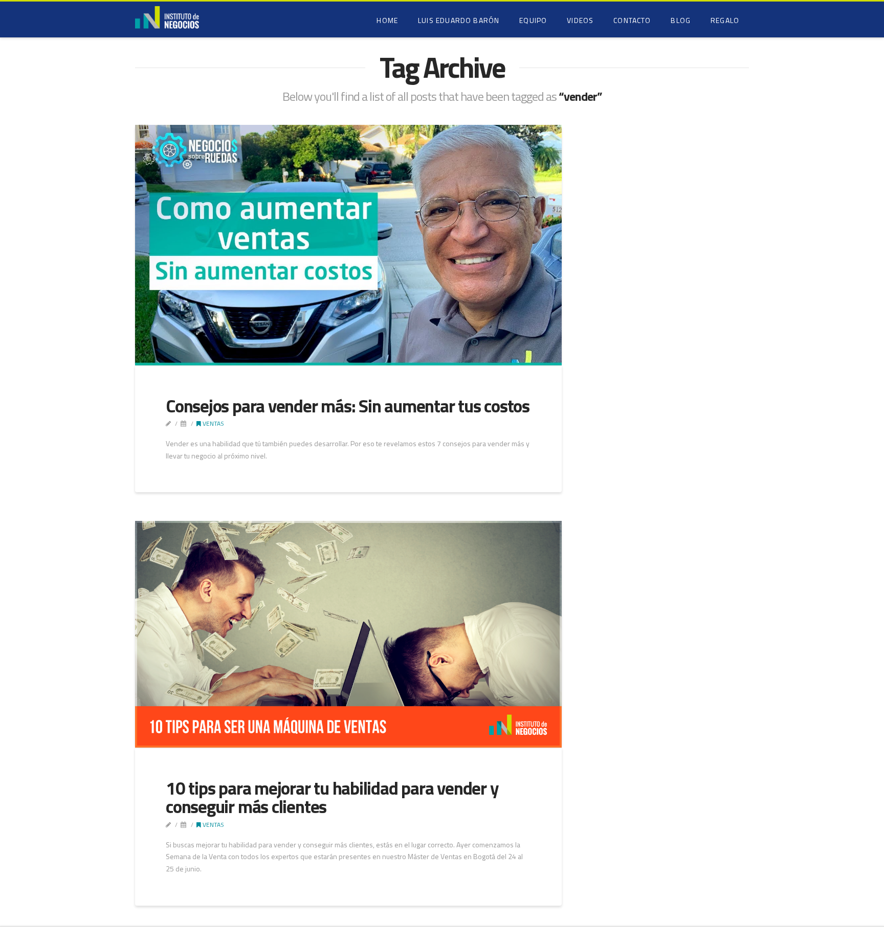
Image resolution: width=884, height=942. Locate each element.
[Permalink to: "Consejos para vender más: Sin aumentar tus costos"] (348, 245)
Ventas (212, 423)
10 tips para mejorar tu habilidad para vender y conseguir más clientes (332, 797)
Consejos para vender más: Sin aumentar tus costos (347, 406)
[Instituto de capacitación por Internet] (167, 16)
